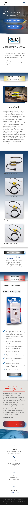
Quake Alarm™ (13, 26)
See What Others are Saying (13, 424)
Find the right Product (13, 252)
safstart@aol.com (14, 492)
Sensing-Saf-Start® (13, 20)
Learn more (13, 374)
